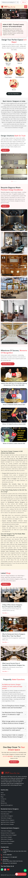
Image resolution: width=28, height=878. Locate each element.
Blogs (2, 796)
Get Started (13, 762)
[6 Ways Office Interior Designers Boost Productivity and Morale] (14, 594)
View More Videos (6, 364)
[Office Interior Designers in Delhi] (14, 243)
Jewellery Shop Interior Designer (9, 835)
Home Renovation (5, 813)
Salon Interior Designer (6, 837)
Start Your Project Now (13, 93)
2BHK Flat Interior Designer (7, 824)
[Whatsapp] (2, 869)
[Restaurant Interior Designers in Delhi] (14, 288)
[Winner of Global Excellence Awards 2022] (14, 415)
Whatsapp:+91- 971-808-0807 (10, 857)
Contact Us (3, 799)
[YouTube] (8, 869)
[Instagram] (5, 869)
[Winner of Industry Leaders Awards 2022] (14, 434)
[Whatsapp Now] (25, 870)
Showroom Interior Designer (7, 841)
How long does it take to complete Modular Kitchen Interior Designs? (12, 736)
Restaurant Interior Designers (8, 833)
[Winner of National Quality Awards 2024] (14, 395)
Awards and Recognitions (7, 805)
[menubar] (25, 6)
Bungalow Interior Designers (7, 820)
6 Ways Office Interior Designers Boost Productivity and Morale (12, 606)
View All (4, 150)
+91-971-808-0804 (8, 756)
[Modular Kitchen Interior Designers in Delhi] (14, 166)
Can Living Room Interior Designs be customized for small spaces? (13, 729)
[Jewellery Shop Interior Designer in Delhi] (14, 333)
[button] (27, 167)
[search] (17, 2)
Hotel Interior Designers (6, 843)
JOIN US (24, 2)
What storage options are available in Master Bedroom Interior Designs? (13, 722)
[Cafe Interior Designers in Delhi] (14, 220)
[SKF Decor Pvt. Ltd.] (8, 6)
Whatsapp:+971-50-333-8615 (10, 863)
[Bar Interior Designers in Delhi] (14, 265)
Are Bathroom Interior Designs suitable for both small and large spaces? (12, 686)
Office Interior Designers (7, 839)
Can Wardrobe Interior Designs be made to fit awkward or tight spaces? (12, 714)
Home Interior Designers (6, 811)
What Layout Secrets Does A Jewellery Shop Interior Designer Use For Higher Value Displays (13, 664)
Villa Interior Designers (6, 818)
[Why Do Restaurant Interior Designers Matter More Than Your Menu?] (14, 624)
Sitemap (3, 801)
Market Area (4, 803)
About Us (3, 794)
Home (2, 792)
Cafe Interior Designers (6, 831)
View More (5, 584)
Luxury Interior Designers (7, 816)
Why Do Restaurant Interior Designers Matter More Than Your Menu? (13, 635)
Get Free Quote (21, 874)
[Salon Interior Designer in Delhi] (14, 311)
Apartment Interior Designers (8, 822)
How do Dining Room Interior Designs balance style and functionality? (13, 706)
